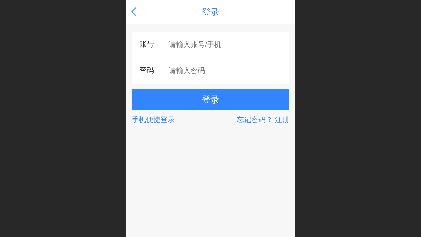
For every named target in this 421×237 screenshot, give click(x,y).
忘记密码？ (255, 120)
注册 (282, 120)
